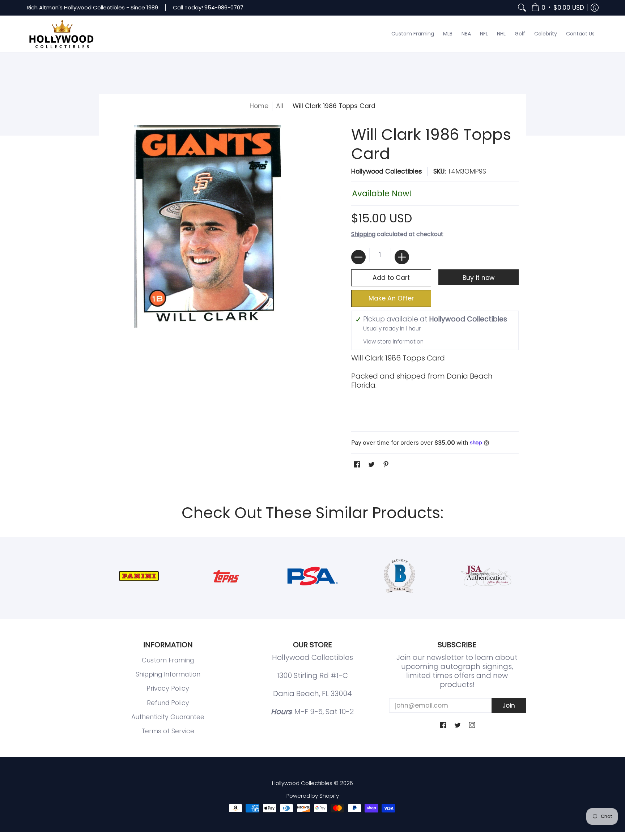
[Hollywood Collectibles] (61, 34)
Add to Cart (391, 277)
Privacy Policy (167, 688)
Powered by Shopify (312, 795)
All (279, 106)
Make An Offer (391, 298)
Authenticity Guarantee (167, 717)
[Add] (402, 257)
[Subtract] (358, 257)
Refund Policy (168, 703)
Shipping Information (168, 674)
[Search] (522, 8)
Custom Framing (168, 660)
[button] (557, 8)
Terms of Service (167, 731)
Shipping (363, 234)
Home (259, 106)
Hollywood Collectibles (386, 171)
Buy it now (478, 277)
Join (508, 705)
